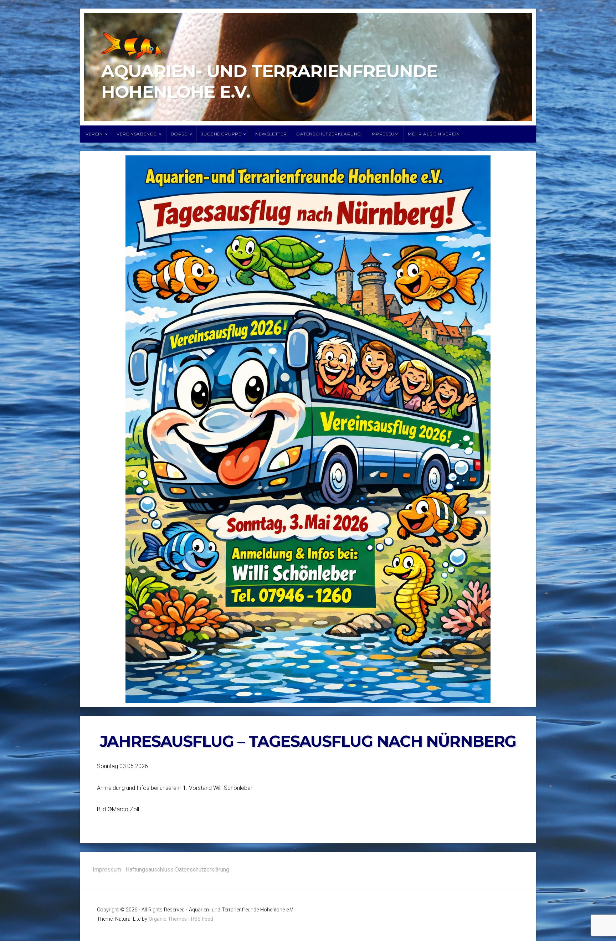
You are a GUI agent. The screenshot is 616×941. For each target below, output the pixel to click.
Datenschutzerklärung (328, 134)
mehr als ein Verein (434, 134)
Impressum (384, 134)
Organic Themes (168, 919)
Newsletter (271, 134)
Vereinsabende (137, 134)
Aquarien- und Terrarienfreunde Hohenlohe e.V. (269, 81)
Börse (179, 134)
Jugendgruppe (221, 134)
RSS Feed (202, 919)
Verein (94, 134)
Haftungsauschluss (149, 869)
